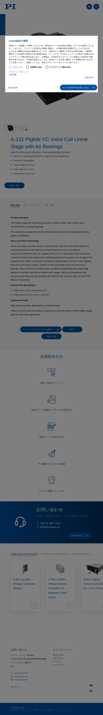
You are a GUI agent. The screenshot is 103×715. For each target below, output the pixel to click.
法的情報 (12, 75)
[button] (78, 87)
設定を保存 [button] (13, 88)
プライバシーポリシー (18, 72)
